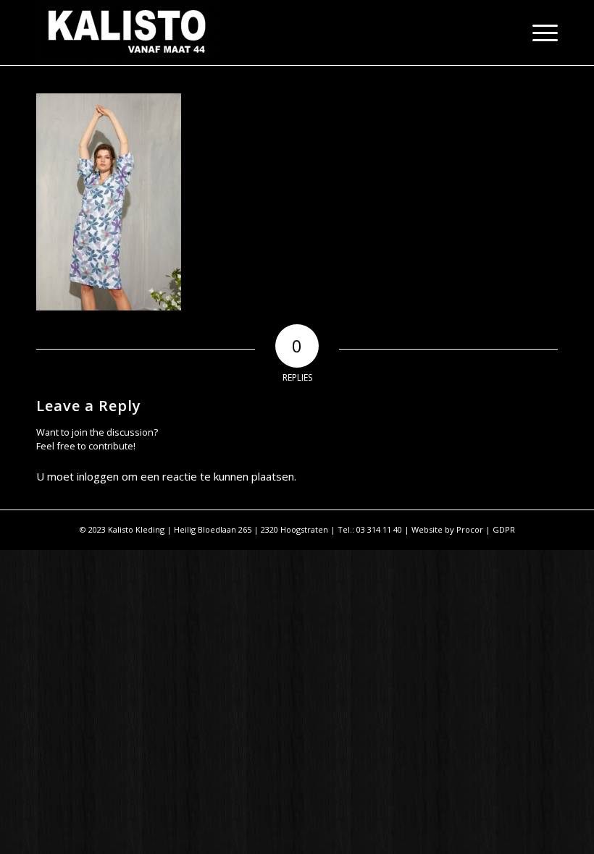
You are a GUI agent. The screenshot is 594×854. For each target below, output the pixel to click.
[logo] (126, 32)
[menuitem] (538, 32)
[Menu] (538, 32)
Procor (469, 529)
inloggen (98, 476)
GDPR (504, 529)
